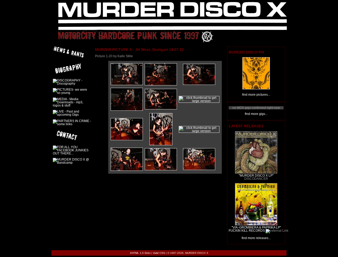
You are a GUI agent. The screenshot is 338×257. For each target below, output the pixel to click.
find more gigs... (256, 113)
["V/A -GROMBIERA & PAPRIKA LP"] (256, 224)
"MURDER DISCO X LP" (256, 175)
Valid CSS (159, 252)
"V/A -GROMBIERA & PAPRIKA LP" (256, 227)
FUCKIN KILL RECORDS (247, 230)
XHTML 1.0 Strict (140, 252)
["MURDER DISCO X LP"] (256, 172)
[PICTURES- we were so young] (256, 88)
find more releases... (256, 238)
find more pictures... (256, 94)
